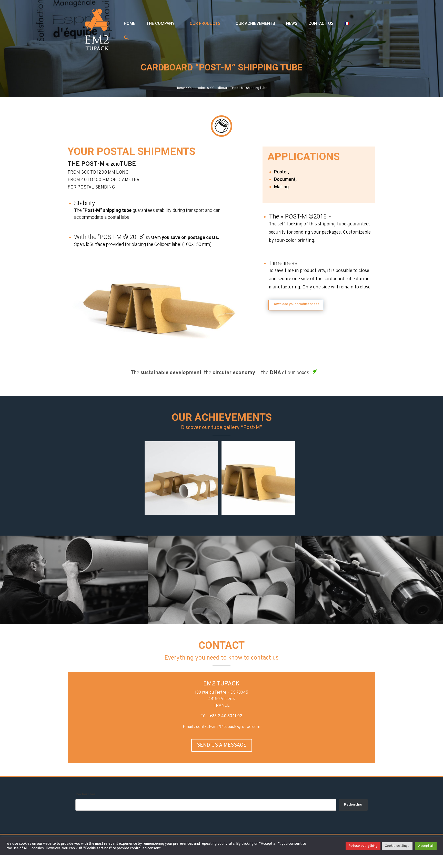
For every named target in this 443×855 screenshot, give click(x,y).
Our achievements (255, 23)
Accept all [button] (426, 846)
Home (129, 23)
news (291, 23)
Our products (198, 88)
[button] (126, 38)
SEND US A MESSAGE (221, 745)
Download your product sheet (296, 304)
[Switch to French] (346, 23)
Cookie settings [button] (397, 846)
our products (205, 23)
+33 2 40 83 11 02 (225, 716)
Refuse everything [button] (363, 846)
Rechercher (85, 794)
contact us (321, 23)
